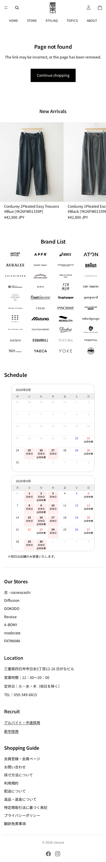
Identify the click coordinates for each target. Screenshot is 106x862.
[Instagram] (58, 854)
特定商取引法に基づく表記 (25, 807)
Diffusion (12, 600)
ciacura (59, 842)
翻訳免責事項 (15, 823)
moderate (12, 632)
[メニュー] (6, 8)
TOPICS (72, 20)
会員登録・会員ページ (22, 758)
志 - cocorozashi (17, 592)
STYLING (52, 20)
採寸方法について (18, 774)
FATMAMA (12, 641)
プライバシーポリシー (22, 815)
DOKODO (11, 608)
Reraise (10, 616)
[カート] (99, 7)
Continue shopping (53, 75)
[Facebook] (48, 854)
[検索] (17, 7)
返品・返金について (20, 799)
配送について (15, 791)
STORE (32, 20)
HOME (13, 20)
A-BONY (10, 624)
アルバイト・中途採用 (22, 722)
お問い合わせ (15, 766)
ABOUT (92, 20)
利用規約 (11, 783)
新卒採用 (11, 731)
